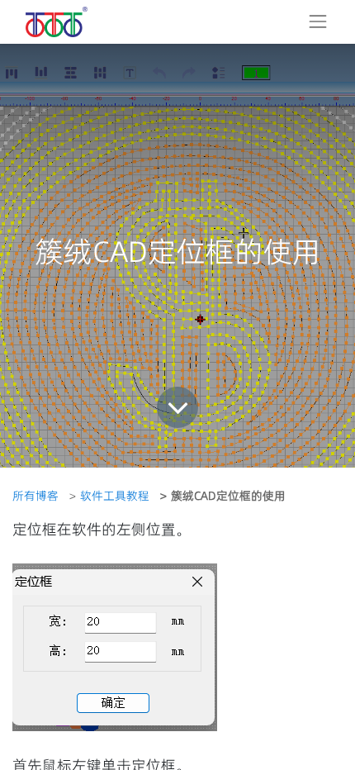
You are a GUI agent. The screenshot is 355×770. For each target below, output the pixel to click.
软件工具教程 (114, 495)
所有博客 (35, 495)
